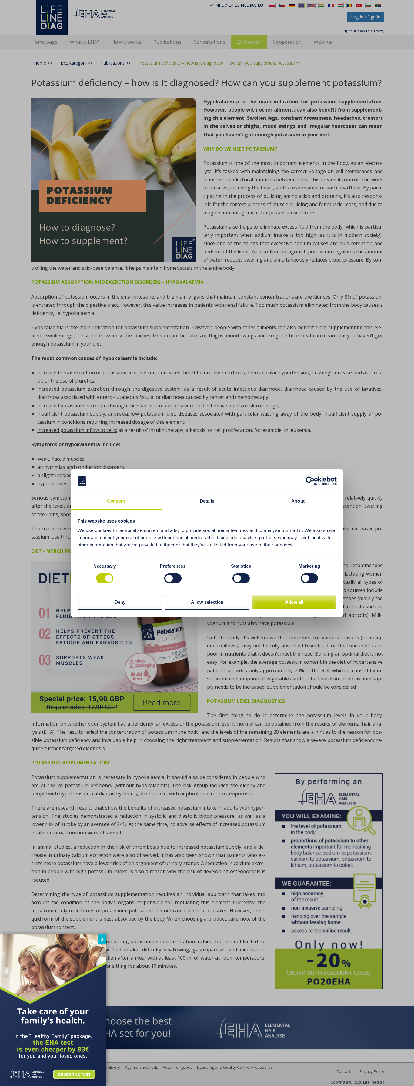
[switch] (173, 578)
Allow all (294, 602)
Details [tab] (207, 500)
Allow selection (207, 602)
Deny (120, 602)
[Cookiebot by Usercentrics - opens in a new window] (310, 481)
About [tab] (298, 500)
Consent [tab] (116, 500)
